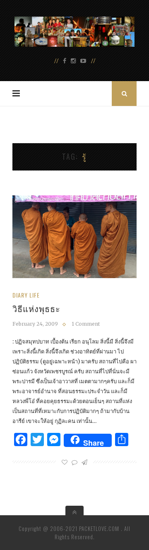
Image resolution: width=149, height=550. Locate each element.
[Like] (64, 462)
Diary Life (26, 295)
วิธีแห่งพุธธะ (36, 308)
